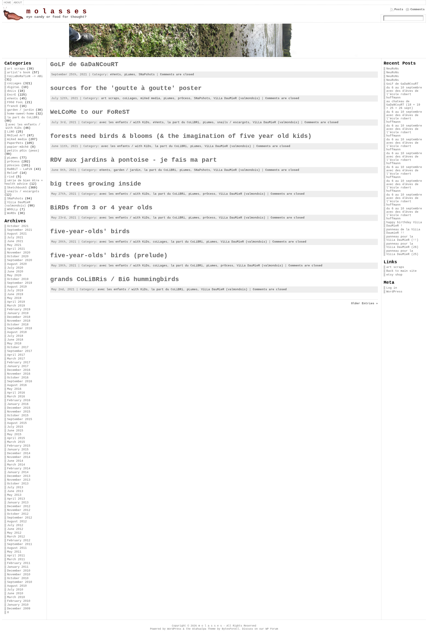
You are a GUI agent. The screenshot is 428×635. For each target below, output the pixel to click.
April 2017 (16, 355)
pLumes (12, 157)
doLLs (11, 91)
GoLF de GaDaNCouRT (84, 64)
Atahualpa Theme (204, 629)
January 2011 (18, 567)
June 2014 (15, 461)
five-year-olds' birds (90, 231)
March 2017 (16, 358)
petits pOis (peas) (23, 150)
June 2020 (15, 271)
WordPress (394, 291)
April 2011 (16, 555)
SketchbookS (17, 187)
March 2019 (16, 305)
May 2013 (14, 495)
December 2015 (18, 408)
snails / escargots (23, 191)
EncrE (11, 94)
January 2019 (18, 313)
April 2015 (16, 438)
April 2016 (16, 392)
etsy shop (394, 274)
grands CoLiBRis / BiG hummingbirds (114, 279)
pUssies (13, 165)
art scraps (16, 68)
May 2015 (14, 434)
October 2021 (18, 226)
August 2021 (17, 233)
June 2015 (15, 430)
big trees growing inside (95, 183)
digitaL (13, 87)
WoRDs (11, 213)
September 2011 (19, 544)
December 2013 (18, 476)
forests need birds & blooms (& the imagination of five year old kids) (181, 136)
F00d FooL (15, 102)
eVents (12, 98)
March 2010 (16, 597)
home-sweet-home (20, 113)
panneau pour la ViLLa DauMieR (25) (402, 252)
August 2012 (17, 521)
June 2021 (15, 241)
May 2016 (14, 389)
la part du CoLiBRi (23, 117)
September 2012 (19, 517)
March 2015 (16, 442)
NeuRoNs (392, 68)
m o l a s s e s (56, 11)
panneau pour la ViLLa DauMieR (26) (402, 245)
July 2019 (15, 290)
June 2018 (15, 339)
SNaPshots (15, 198)
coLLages (14, 83)
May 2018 (14, 343)
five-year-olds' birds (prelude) (109, 255)
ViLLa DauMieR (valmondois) (17, 204)
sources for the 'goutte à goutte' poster (126, 88)
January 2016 (18, 404)
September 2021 (19, 230)
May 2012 (14, 533)
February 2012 (18, 540)
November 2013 (18, 480)
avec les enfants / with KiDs (124, 122)
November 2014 (18, 457)
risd (10, 176)
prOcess (13, 161)
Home (7, 2)
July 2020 (15, 268)
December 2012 (18, 506)
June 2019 (15, 294)
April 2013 (16, 498)
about (18, 2)
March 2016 (16, 396)
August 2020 (17, 264)
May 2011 (14, 551)
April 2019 (16, 302)
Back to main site (401, 271)
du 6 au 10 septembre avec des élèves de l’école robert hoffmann (404, 92)
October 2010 (18, 578)
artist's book (18, 72)
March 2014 (16, 464)
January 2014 (18, 472)
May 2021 (14, 245)
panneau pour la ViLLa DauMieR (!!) (402, 238)
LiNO (10, 131)
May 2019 (14, 298)
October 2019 (18, 279)
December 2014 (18, 453)
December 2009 (18, 608)
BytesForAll (230, 629)
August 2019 (17, 286)
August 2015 (17, 423)
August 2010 (17, 586)
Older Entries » (364, 303)
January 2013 (18, 502)
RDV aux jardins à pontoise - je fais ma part (133, 160)
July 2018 (15, 336)
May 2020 (14, 275)
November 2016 (18, 374)
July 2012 (15, 525)
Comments (417, 9)
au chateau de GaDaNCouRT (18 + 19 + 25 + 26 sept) (403, 105)
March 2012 (16, 536)
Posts (398, 9)
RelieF (12, 173)
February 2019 (18, 309)
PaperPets (15, 143)
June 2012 (15, 529)
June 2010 (15, 593)
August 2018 (17, 332)
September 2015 (19, 419)
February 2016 (18, 400)
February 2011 (18, 563)
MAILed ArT (16, 135)
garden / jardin (20, 110)
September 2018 (19, 328)
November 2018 (18, 321)
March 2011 (16, 559)
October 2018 (18, 324)
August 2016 (17, 385)
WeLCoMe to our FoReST (90, 112)
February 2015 (18, 445)
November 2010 (18, 574)
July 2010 (15, 589)
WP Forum (271, 629)
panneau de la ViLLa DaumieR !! (403, 231)
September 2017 (19, 351)
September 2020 (19, 260)
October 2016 (18, 377)
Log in (391, 288)
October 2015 (18, 415)
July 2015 (15, 427)
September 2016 (19, 381)
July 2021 (15, 237)
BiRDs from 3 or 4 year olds (101, 207)
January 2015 (18, 449)
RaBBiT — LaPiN (19, 169)
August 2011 (17, 548)
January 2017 (18, 366)
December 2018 (18, 317)
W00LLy (12, 209)
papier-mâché (18, 147)
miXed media (17, 139)
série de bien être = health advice (23, 182)
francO (12, 106)
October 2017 (18, 347)
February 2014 (18, 468)
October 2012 (18, 514)
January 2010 (18, 604)
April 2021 (16, 249)
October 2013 (18, 483)
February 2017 (18, 362)
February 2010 (18, 601)
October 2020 (18, 256)
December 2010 (18, 570)
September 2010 (19, 582)
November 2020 (18, 252)
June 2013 (15, 491)
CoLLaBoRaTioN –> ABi (25, 76)
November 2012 (18, 510)
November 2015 (18, 411)
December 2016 (18, 370)
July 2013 (15, 487)
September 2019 (19, 283)
